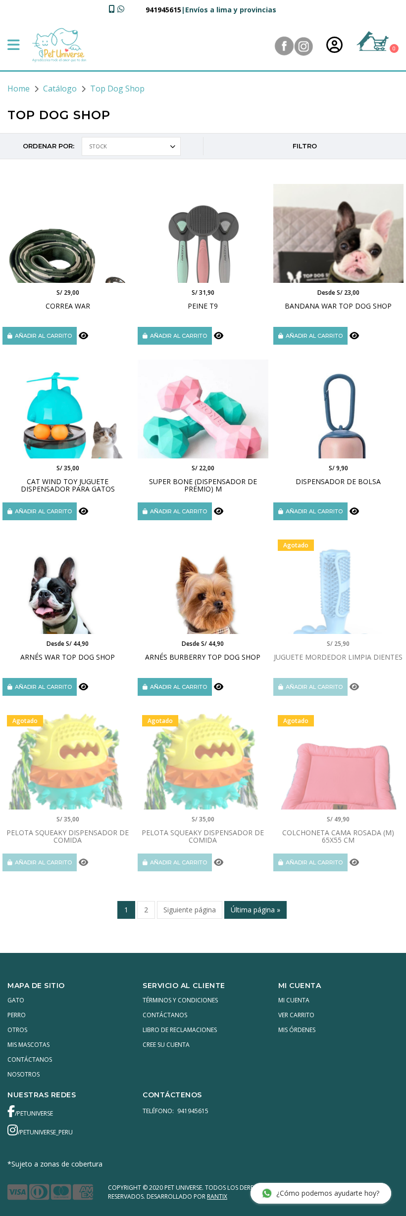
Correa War (68, 306)
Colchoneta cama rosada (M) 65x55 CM (338, 836)
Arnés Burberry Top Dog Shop (202, 657)
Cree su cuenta (166, 1044)
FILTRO (305, 146)
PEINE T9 (203, 306)
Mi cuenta (293, 1000)
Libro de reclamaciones (180, 1030)
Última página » (255, 909)
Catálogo (60, 88)
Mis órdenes (296, 1030)
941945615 (163, 9)
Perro (16, 1015)
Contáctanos (29, 1059)
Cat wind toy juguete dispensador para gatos (68, 485)
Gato (15, 1000)
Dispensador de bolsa (338, 481)
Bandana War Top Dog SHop (338, 306)
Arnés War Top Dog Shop (67, 657)
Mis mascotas (28, 1044)
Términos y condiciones (180, 1000)
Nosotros (23, 1074)
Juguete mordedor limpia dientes (338, 657)
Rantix (217, 1196)
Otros (17, 1030)
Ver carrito (296, 1015)
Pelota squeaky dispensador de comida (67, 836)
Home (18, 88)
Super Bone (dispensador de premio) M (203, 485)
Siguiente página (189, 909)
